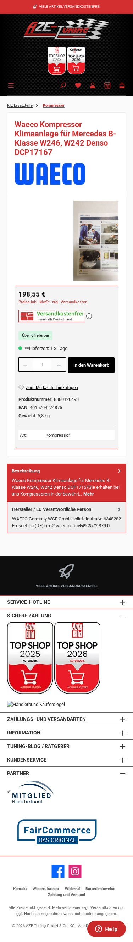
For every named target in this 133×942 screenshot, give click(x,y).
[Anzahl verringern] (25, 364)
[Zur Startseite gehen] (66, 28)
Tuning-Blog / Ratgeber (38, 746)
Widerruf (72, 888)
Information (23, 733)
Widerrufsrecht (46, 888)
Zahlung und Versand (66, 895)
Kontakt (20, 888)
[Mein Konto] (92, 85)
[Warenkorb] (122, 85)
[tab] (66, 483)
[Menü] (12, 84)
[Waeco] (66, 174)
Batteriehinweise (100, 888)
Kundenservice (26, 760)
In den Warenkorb (91, 365)
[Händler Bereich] (107, 85)
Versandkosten (103, 907)
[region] (66, 241)
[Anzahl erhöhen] (59, 364)
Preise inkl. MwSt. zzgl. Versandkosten (52, 302)
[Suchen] (63, 85)
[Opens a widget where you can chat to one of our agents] (106, 929)
